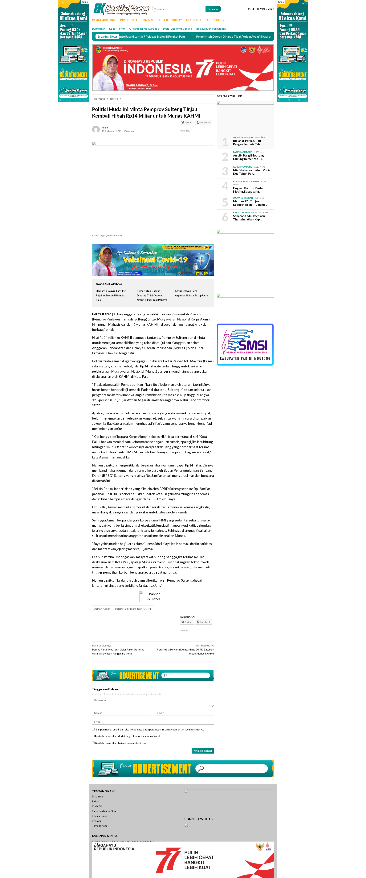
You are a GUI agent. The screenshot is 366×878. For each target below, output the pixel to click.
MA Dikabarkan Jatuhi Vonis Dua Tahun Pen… (251, 171)
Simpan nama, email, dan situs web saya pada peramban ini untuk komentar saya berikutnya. (150, 729)
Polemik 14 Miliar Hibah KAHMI (133, 608)
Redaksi (96, 820)
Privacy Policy (100, 815)
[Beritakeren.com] (122, 8)
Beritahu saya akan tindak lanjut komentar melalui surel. (128, 736)
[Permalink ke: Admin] (96, 129)
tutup (85, 1)
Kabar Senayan (241, 212)
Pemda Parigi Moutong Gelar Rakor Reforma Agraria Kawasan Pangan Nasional (118, 649)
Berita (236, 181)
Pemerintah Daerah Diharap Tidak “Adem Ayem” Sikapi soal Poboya (212, 36)
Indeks (96, 801)
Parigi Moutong (242, 152)
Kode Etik (97, 806)
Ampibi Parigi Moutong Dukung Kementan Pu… (248, 157)
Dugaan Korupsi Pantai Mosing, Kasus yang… (248, 189)
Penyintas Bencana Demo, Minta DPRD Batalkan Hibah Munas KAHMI (185, 649)
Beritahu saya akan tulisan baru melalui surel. (121, 743)
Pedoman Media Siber (104, 811)
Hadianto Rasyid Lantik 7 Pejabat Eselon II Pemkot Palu (120, 36)
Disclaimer (98, 796)
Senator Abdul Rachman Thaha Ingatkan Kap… (249, 217)
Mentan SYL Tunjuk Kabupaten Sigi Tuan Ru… (250, 202)
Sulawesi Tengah (243, 137)
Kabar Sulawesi (250, 181)
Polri (254, 212)
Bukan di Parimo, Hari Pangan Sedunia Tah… (247, 142)
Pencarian (213, 8)
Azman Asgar (102, 608)
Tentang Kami (99, 825)
